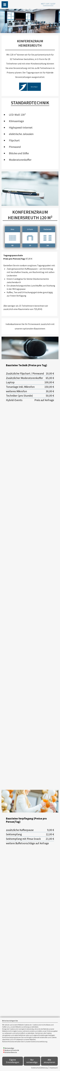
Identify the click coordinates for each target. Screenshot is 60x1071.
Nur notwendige (32, 1061)
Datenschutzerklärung (39, 1068)
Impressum (54, 1068)
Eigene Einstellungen (12, 1061)
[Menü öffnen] (4, 4)
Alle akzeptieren (49, 1061)
